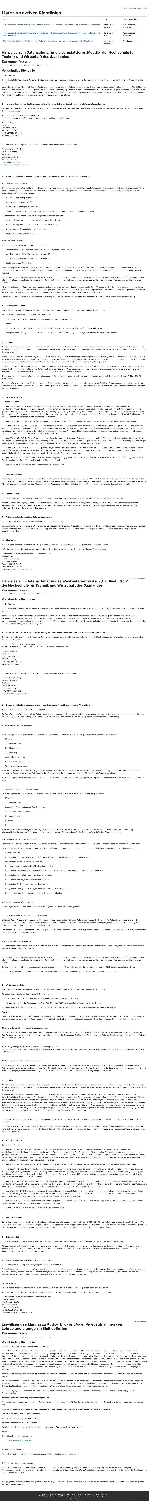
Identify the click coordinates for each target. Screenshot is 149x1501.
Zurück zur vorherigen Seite (135, 8)
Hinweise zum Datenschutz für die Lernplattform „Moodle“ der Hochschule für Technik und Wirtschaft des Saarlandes (51, 25)
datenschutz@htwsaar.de (20, 1441)
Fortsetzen (74, 1499)
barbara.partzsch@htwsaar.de (16, 165)
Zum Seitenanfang (137, 578)
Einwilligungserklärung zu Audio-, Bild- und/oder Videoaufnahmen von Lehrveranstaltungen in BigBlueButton (74, 1496)
